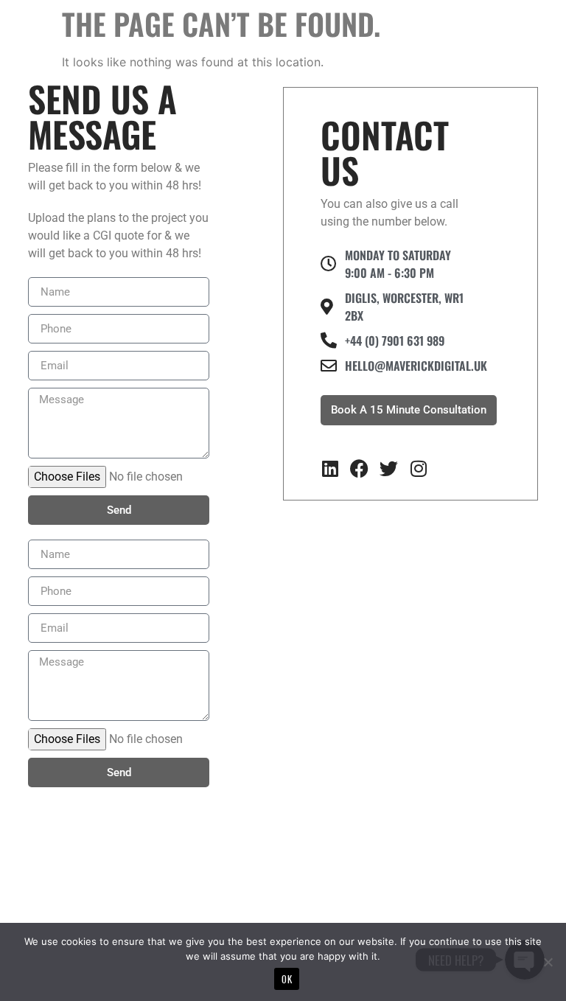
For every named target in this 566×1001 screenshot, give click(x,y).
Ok (287, 979)
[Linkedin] (330, 468)
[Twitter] (389, 468)
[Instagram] (418, 468)
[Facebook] (359, 468)
